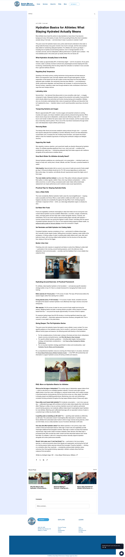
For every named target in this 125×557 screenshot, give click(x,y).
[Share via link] (47, 460)
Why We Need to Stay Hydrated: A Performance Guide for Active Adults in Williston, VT (38, 487)
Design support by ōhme (71, 555)
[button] (45, 3)
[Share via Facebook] (36, 460)
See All (94, 469)
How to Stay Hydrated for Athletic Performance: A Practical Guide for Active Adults (85, 487)
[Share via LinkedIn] (43, 460)
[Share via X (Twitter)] (40, 460)
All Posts (30, 13)
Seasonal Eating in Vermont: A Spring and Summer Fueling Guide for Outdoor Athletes (62, 487)
